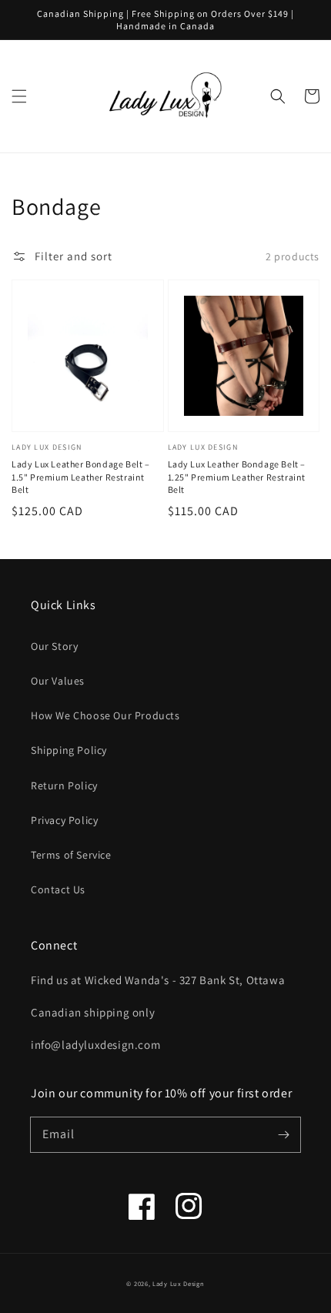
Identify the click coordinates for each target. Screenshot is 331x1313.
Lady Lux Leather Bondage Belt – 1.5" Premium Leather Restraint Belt (81, 477)
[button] (19, 96)
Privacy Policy (64, 820)
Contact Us (58, 889)
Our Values (58, 681)
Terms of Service (71, 855)
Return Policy (64, 785)
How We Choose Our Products (105, 715)
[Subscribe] (283, 1134)
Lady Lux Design (178, 1283)
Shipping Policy (69, 750)
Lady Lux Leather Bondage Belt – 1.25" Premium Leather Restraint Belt (237, 477)
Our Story (54, 646)
